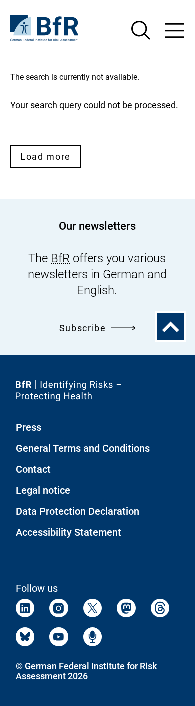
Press (29, 427)
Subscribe (83, 328)
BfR (60, 258)
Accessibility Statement (69, 532)
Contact (33, 469)
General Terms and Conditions (83, 448)
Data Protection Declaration (78, 511)
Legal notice (43, 490)
